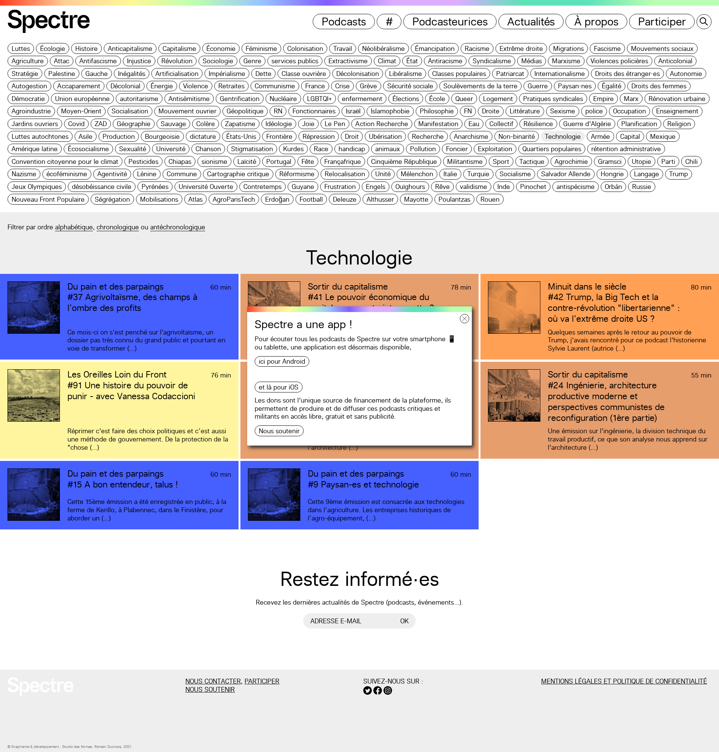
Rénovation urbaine (677, 99)
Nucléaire (283, 99)
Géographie (134, 124)
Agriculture (28, 61)
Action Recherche (381, 124)
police (594, 111)
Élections (405, 99)
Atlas (195, 199)
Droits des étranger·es (627, 73)
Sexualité (132, 149)
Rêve (442, 186)
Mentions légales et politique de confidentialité (624, 681)
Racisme (477, 48)
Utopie (641, 161)
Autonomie (686, 73)
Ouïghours (410, 186)
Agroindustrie (31, 111)
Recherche (428, 136)
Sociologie (218, 61)
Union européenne (82, 99)
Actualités (531, 21)
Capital (630, 136)
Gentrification (240, 99)
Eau (473, 124)
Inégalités (131, 73)
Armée (600, 136)
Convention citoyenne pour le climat (65, 161)
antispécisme (575, 186)
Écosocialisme (88, 149)
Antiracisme (445, 61)
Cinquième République (404, 161)
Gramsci (610, 161)
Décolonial (125, 86)
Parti (668, 161)
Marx (631, 99)
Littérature (525, 111)
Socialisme (515, 174)
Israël (353, 111)
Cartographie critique (238, 174)
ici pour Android (282, 361)
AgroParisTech (234, 199)
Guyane (303, 186)
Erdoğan (277, 199)
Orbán (613, 186)
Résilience (538, 124)
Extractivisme (348, 61)
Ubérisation (385, 136)
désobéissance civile (101, 186)
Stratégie (25, 73)
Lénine (147, 174)
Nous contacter (213, 681)
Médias (531, 61)
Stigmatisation (252, 149)
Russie (641, 186)
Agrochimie (571, 161)
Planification (639, 124)
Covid (76, 124)
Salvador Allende (566, 174)
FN (468, 111)
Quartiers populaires (551, 149)
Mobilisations (159, 199)
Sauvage (173, 124)
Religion (679, 124)
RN (278, 111)
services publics (294, 61)
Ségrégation (112, 199)
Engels (375, 186)
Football (311, 199)
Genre (252, 61)
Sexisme (562, 111)
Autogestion (29, 86)
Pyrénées (155, 186)
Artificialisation (176, 73)
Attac (61, 61)
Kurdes (293, 149)
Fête (307, 161)
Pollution (423, 149)
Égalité (611, 86)
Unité (383, 174)
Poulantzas (454, 199)
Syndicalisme (492, 61)
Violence (195, 86)
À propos (596, 21)
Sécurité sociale (410, 86)
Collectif (501, 124)
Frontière (279, 136)
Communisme (275, 86)
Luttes (21, 48)
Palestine (61, 73)
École (437, 99)
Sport (501, 161)
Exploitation (495, 149)
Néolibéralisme (383, 48)
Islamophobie (390, 111)
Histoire (86, 48)
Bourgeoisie (162, 136)
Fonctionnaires (314, 111)
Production (119, 136)
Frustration (340, 186)
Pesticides (143, 161)
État (412, 61)
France (315, 86)
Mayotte (416, 199)
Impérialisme (227, 73)
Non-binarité (516, 136)
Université (170, 149)
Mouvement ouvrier (187, 111)
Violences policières (619, 61)
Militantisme (465, 161)
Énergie (162, 86)
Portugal (278, 161)
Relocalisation (345, 174)
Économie (221, 48)
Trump (678, 174)
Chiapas (180, 161)
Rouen (490, 199)
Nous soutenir (279, 431)
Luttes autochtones (40, 136)
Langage (646, 174)
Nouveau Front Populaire (48, 199)
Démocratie (28, 99)
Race (321, 149)
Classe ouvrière (304, 73)
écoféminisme (66, 174)
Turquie (478, 174)
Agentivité (112, 174)
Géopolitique (245, 111)
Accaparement (78, 86)
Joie (308, 124)
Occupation (629, 111)
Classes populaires (459, 73)
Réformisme (297, 174)
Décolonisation (357, 73)
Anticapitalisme (130, 48)
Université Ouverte (206, 186)
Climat (387, 61)
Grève (368, 86)
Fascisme (607, 48)
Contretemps (262, 186)
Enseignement (677, 111)
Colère (205, 124)
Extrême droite (521, 48)
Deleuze (345, 199)
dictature (203, 136)
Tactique (531, 161)
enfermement (362, 99)
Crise (342, 86)
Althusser (380, 199)
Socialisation (130, 111)
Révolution (176, 61)
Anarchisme (471, 136)
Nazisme (24, 174)
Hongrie (612, 174)
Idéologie (279, 124)
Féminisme (261, 48)
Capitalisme (179, 48)
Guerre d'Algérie (587, 124)
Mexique (663, 136)
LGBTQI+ (319, 99)
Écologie (52, 48)
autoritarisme (139, 99)
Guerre (538, 86)
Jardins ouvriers (35, 124)
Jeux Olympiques (37, 186)
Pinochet (533, 186)
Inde (503, 186)
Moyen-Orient (81, 111)
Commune (182, 174)
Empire (603, 99)
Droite (491, 111)
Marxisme (566, 61)
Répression (319, 136)
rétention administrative (626, 149)
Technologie (563, 136)
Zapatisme (240, 124)
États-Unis (241, 136)
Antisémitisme (189, 99)
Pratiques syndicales (553, 99)
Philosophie (437, 111)
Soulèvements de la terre (480, 86)
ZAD (101, 124)
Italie (450, 174)
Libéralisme (405, 73)
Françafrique (342, 161)
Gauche (96, 73)
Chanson (208, 149)
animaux (387, 149)
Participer (662, 21)
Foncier (457, 149)
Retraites (231, 86)
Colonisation (305, 48)
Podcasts (344, 21)
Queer (464, 99)
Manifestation (438, 124)
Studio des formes (77, 747)
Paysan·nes (575, 86)
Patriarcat (510, 73)
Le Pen (335, 124)
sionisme (214, 161)
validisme (473, 186)
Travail (342, 48)
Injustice (139, 61)
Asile (85, 136)
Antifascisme (98, 61)
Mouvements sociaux (662, 48)
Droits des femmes (658, 86)
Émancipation (435, 48)
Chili (691, 161)
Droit (352, 136)
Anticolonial (675, 61)
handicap (352, 149)
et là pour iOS (278, 387)
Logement (498, 99)
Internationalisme (559, 73)
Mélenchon (417, 174)
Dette (263, 73)
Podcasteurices (450, 21)
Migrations (568, 48)
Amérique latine (35, 149)
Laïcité (246, 161)
